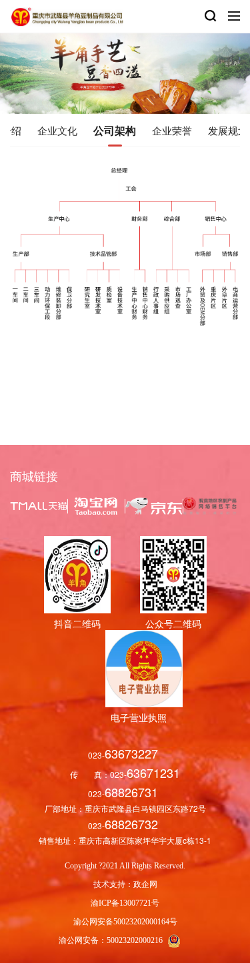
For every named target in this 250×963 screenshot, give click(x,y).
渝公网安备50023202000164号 (125, 921)
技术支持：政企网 (125, 884)
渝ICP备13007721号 (125, 903)
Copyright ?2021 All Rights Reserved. (125, 865)
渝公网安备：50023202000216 (112, 940)
